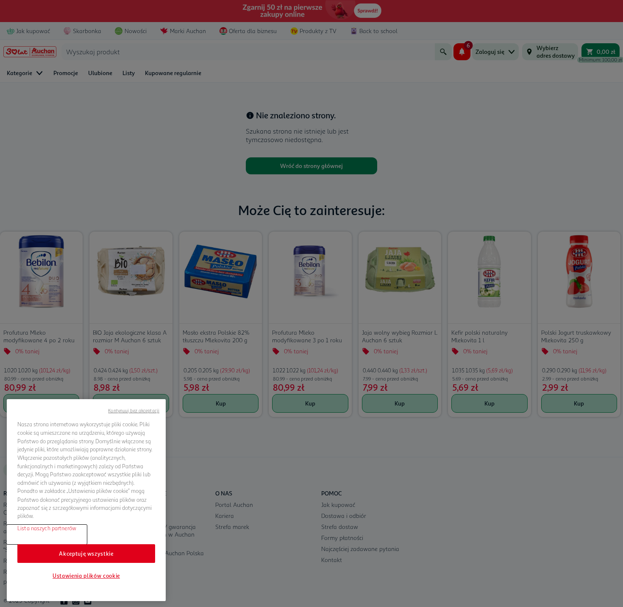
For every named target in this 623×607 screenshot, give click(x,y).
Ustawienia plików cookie (86, 575)
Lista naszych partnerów (46, 528)
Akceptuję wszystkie (86, 553)
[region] (86, 500)
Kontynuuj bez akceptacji (133, 410)
